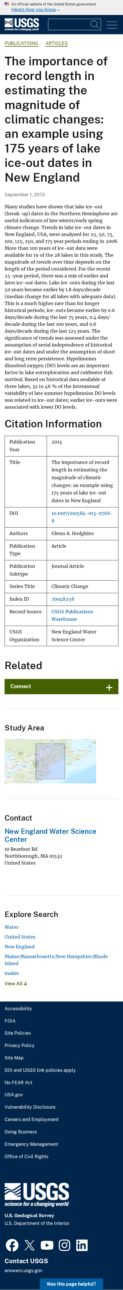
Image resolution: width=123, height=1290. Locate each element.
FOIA (10, 1021)
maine (12, 973)
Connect (20, 686)
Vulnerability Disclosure (30, 1107)
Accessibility (18, 1008)
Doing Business (21, 1132)
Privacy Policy (20, 1045)
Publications (21, 43)
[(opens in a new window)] (12, 1244)
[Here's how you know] (61, 7)
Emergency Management (31, 1144)
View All (14, 983)
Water (11, 927)
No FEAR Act (18, 1082)
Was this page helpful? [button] (71, 1284)
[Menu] (112, 25)
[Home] (22, 29)
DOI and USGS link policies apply (40, 1070)
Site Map (14, 1058)
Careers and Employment (32, 1119)
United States (20, 937)
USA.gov (14, 1094)
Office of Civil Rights (26, 1156)
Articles (56, 43)
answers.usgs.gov (23, 1270)
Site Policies (18, 1033)
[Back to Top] (102, 1269)
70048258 (62, 599)
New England (20, 947)
